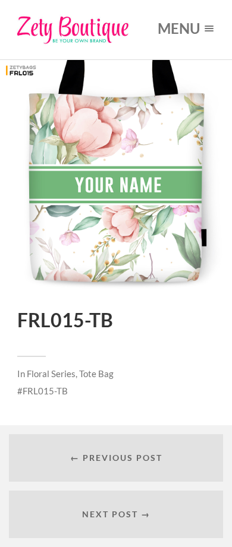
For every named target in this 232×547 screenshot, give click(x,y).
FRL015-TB (45, 390)
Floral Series (51, 373)
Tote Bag (96, 373)
